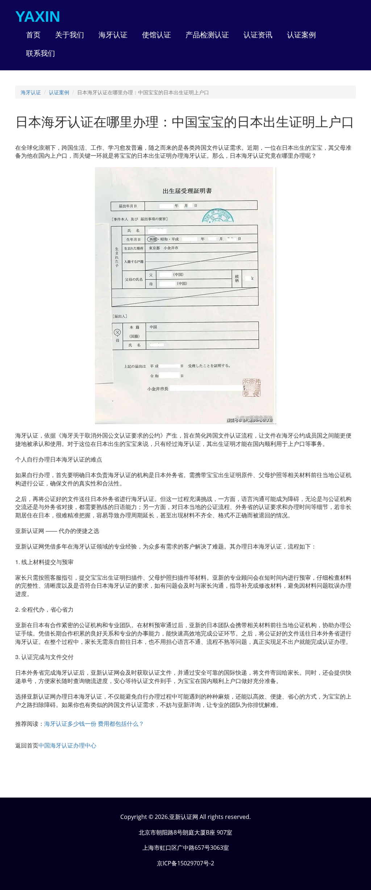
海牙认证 (31, 92)
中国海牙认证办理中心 (67, 745)
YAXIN (37, 16)
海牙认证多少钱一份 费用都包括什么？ (94, 723)
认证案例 (59, 92)
